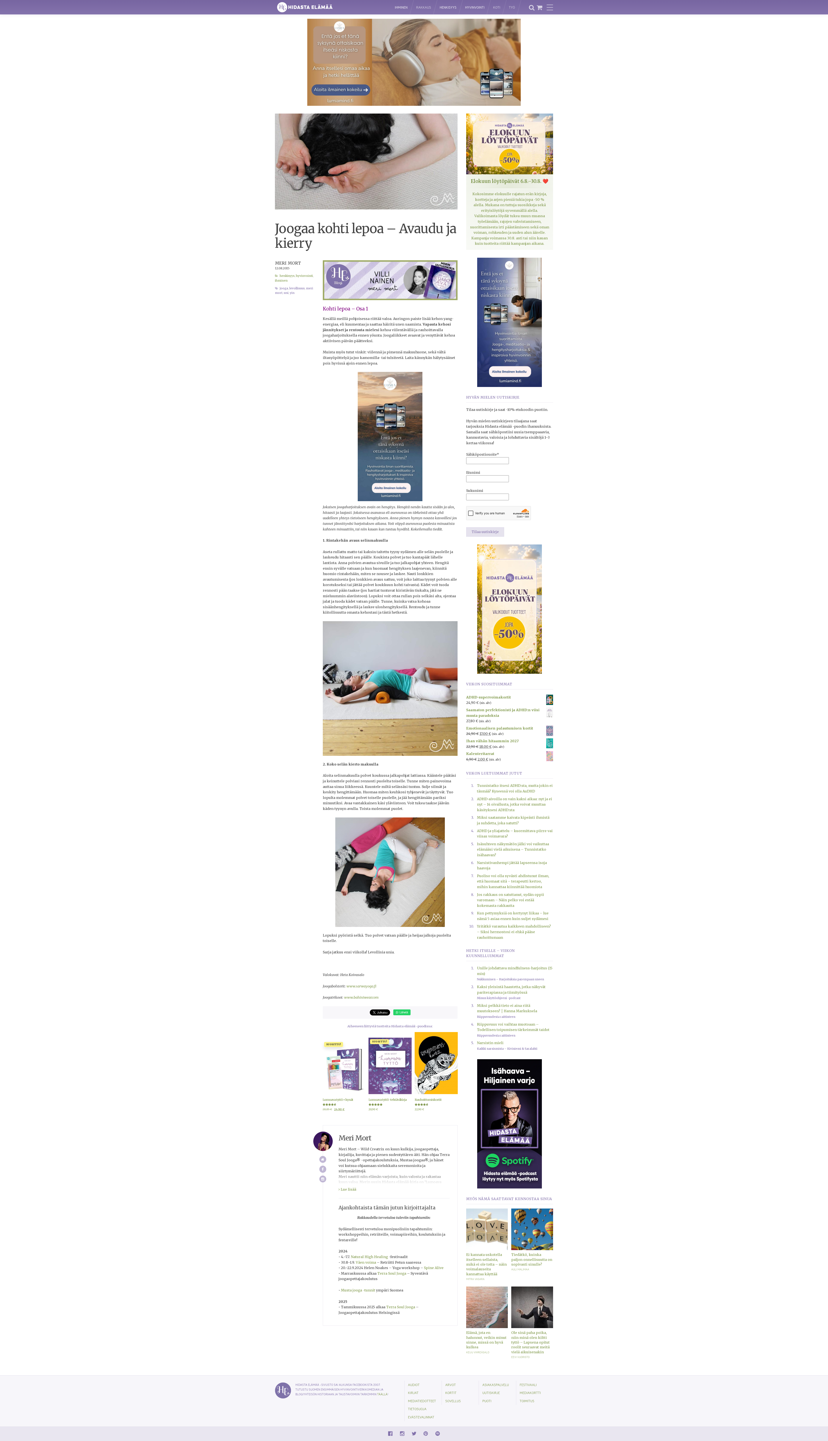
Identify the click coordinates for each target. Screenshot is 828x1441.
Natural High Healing (369, 1257)
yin (292, 293)
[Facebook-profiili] (322, 1169)
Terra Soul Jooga (391, 1273)
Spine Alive (434, 1268)
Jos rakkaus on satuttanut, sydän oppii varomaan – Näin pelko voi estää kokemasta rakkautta (510, 900)
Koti (496, 7)
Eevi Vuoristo (520, 1357)
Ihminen (401, 7)
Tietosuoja (417, 1409)
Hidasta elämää (330, 7)
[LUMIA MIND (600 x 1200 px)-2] (509, 322)
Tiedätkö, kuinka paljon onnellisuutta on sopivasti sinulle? (531, 1259)
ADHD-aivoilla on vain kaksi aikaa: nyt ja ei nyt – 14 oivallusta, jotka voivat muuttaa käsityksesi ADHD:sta (514, 804)
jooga (284, 288)
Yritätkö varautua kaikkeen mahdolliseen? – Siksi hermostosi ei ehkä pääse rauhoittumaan (514, 931)
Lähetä (403, 1012)
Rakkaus (423, 7)
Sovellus (453, 1401)
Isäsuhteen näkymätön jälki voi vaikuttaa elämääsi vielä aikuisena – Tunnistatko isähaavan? (513, 849)
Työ (512, 7)
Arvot (450, 1384)
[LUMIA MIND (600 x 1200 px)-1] (390, 436)
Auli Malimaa (520, 1269)
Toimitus (527, 1401)
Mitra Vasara (475, 1279)
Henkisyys (448, 7)
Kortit (450, 1392)
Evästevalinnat (421, 1417)
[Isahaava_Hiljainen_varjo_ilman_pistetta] (509, 1123)
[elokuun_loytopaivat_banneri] (509, 609)
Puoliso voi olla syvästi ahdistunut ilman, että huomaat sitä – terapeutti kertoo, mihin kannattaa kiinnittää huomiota (513, 881)
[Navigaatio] (550, 7)
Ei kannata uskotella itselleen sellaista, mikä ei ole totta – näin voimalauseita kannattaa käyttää (486, 1264)
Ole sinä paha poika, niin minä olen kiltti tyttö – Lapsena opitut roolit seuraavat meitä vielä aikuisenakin (530, 1342)
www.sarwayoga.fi (361, 986)
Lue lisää (348, 1189)
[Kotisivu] (322, 1159)
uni (286, 293)
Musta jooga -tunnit (358, 1290)
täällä (382, 1394)
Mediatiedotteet (422, 1401)
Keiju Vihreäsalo (477, 1352)
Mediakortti (530, 1392)
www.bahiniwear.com (361, 997)
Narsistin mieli (490, 1043)
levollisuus (297, 288)
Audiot (414, 1384)
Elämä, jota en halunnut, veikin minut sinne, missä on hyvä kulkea (486, 1339)
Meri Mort (288, 263)
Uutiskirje (491, 1392)
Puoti (486, 1401)
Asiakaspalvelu (495, 1384)
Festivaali (528, 1384)
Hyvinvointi (475, 7)
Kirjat (413, 1392)
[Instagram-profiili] (322, 1179)
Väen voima (366, 1262)
